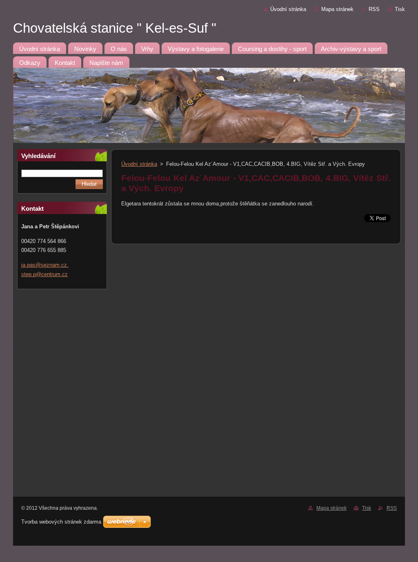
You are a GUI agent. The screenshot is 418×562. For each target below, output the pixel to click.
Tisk (400, 9)
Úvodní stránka (288, 9)
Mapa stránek (337, 9)
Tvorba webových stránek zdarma (61, 522)
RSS (374, 9)
